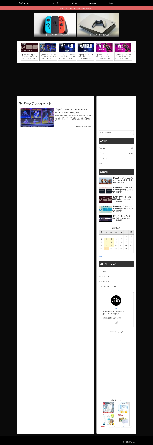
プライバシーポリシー (107, 286)
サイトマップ (104, 281)
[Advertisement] (76, 78)
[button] (131, 132)
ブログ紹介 (103, 271)
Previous (19, 52)
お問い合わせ (104, 276)
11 (106, 242)
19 (111, 245)
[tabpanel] (29, 52)
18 (106, 245)
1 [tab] (75, 64)
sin (116, 309)
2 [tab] (78, 64)
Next (134, 52)
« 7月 (101, 257)
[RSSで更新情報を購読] (116, 322)
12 (111, 242)
